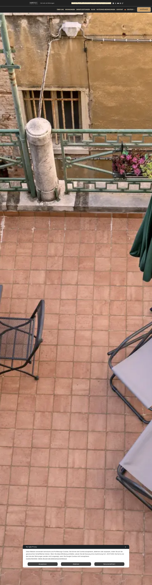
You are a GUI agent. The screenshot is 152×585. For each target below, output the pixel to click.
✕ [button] (125, 547)
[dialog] (76, 556)
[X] (115, 3)
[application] (134, 9)
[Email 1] (120, 3)
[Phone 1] (123, 3)
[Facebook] (113, 3)
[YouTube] (118, 3)
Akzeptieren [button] (43, 564)
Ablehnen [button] (76, 564)
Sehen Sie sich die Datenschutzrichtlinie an (52, 559)
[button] (143, 9)
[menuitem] (130, 9)
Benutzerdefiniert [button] (109, 564)
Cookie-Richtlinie (31, 559)
